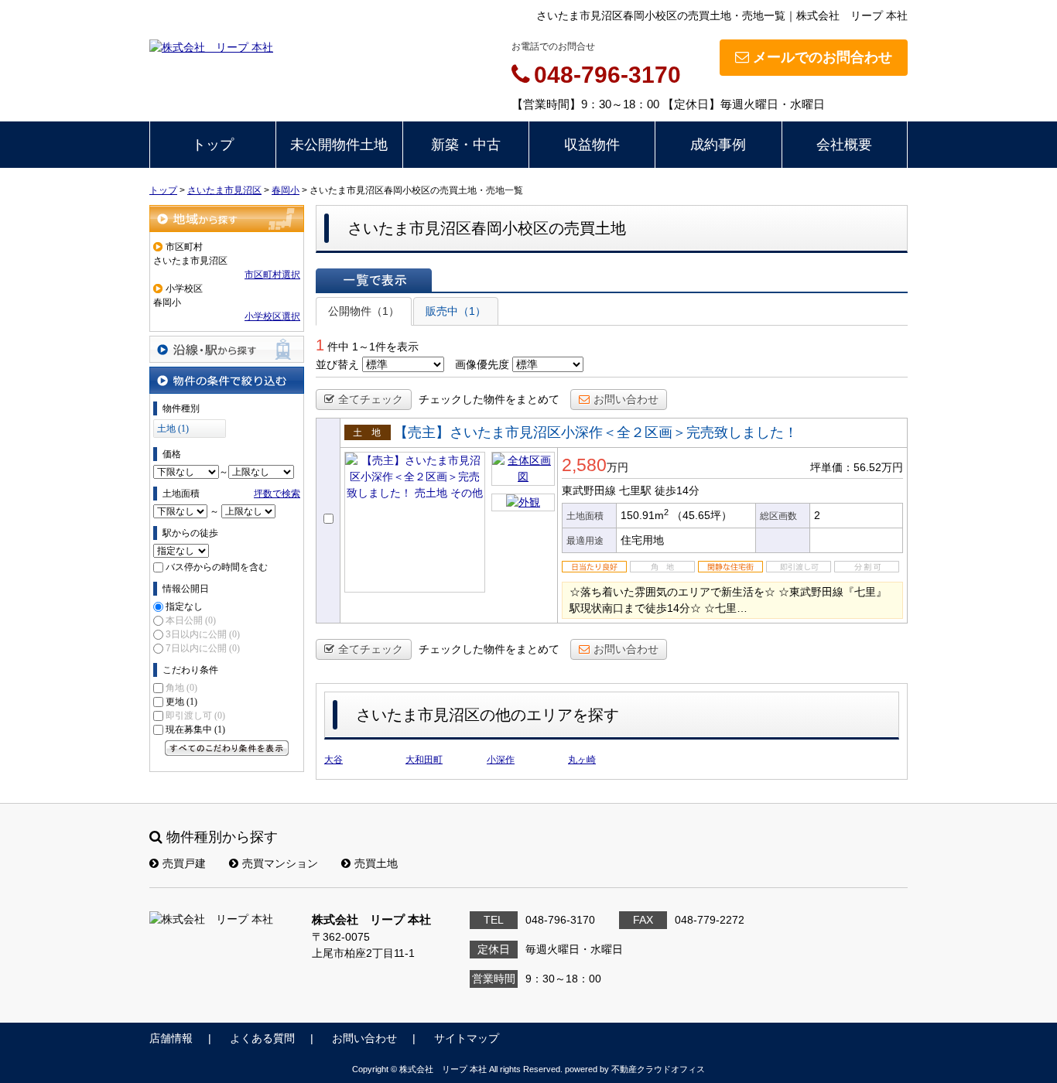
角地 (181, 687)
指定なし (184, 606)
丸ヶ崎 (582, 759)
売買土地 (376, 863)
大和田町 (424, 759)
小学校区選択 (272, 316)
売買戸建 (184, 863)
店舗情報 (171, 1038)
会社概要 (844, 144)
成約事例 (718, 144)
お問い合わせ (625, 399)
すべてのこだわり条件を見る (227, 748)
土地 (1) (173, 428)
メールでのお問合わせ (822, 57)
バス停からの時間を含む (217, 567)
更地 (181, 701)
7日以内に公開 (203, 648)
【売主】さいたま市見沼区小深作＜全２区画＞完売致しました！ (596, 432)
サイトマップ (466, 1038)
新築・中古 (466, 144)
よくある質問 (262, 1038)
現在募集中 (195, 729)
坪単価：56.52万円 (856, 467)
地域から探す (226, 218)
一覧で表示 (374, 280)
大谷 (333, 759)
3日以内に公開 (203, 634)
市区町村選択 (272, 274)
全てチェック (370, 399)
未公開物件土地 (339, 144)
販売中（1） (456, 311)
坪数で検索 (277, 493)
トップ (213, 144)
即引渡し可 (195, 715)
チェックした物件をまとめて (489, 399)
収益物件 (592, 144)
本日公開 (191, 620)
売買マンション (280, 863)
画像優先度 (482, 364)
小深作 (501, 759)
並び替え (337, 364)
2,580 (584, 465)
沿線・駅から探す (226, 349)
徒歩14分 (677, 490)
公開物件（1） (363, 311)
